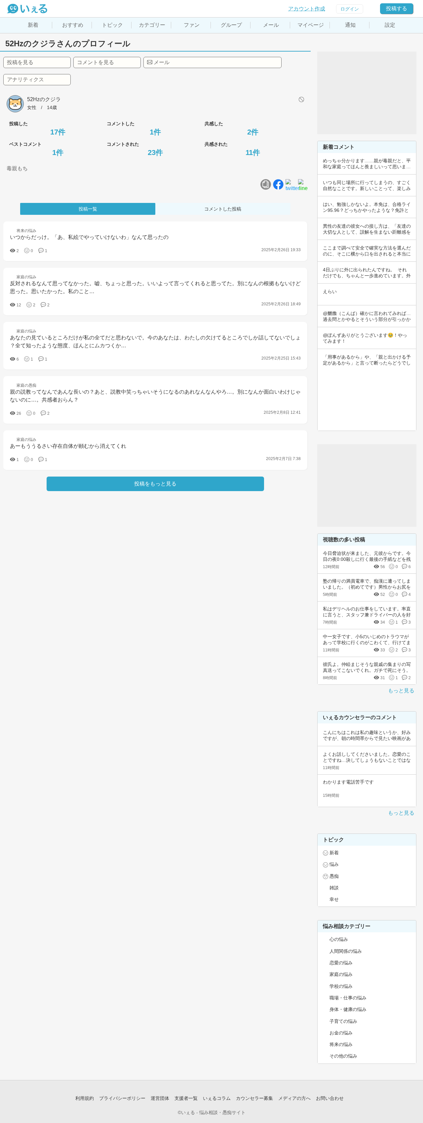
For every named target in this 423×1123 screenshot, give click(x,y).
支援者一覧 (186, 1098)
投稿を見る (20, 62)
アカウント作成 (306, 9)
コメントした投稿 (222, 209)
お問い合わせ (330, 1098)
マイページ (310, 25)
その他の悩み (343, 1056)
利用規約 (84, 1098)
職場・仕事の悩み (347, 997)
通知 (350, 25)
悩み (334, 864)
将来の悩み (341, 1044)
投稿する (396, 8)
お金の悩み (341, 1032)
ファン (192, 25)
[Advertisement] (366, 93)
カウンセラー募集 (254, 1098)
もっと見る (401, 690)
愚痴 (334, 876)
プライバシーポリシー (122, 1098)
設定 (390, 25)
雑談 (334, 887)
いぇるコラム (217, 1098)
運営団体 (160, 1098)
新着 (33, 25)
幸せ (334, 899)
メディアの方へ (294, 1098)
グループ (231, 25)
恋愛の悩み (341, 962)
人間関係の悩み (345, 951)
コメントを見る (95, 62)
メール (271, 25)
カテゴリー (152, 25)
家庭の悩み (341, 974)
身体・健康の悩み (347, 1009)
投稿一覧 (88, 209)
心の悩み (338, 939)
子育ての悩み (343, 1021)
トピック (112, 25)
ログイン (349, 9)
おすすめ (72, 25)
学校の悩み (341, 986)
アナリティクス (25, 79)
